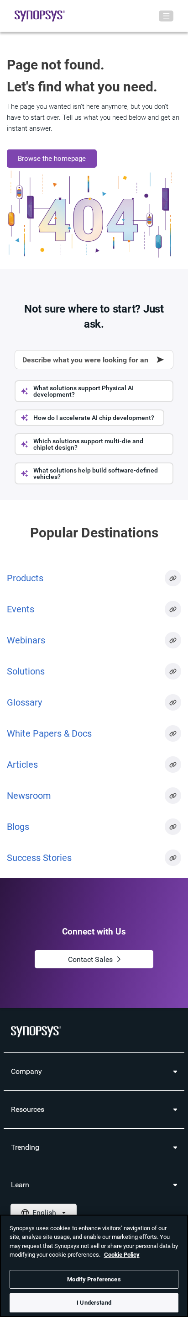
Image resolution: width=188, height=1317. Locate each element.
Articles (22, 764)
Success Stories (39, 857)
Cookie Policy (122, 1254)
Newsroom (29, 795)
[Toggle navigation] (166, 16)
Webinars (26, 640)
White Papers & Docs (49, 733)
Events (20, 609)
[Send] (161, 360)
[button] (94, 391)
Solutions (26, 671)
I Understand (94, 1302)
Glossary (24, 702)
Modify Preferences (93, 1279)
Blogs (18, 826)
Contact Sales (90, 959)
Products (25, 578)
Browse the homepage (52, 158)
